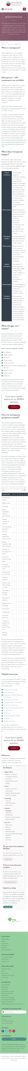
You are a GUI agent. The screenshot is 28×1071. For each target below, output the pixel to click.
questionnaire (6, 727)
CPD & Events (5, 959)
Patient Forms (5, 977)
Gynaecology (8, 798)
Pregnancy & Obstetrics (7, 993)
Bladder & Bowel (9, 772)
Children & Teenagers (10, 803)
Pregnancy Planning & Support (12, 793)
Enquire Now (8, 907)
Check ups (8, 801)
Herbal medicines (9, 721)
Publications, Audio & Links (8, 975)
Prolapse (6, 718)
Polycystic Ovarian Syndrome (12, 817)
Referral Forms (5, 961)
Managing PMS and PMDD (12, 716)
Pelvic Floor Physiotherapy (8, 997)
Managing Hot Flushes (10, 689)
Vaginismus (8, 837)
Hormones (10, 44)
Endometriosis (8, 825)
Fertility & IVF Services (10, 795)
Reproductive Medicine (7, 1001)
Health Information (6, 969)
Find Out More (8, 859)
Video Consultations (7, 949)
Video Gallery (5, 973)
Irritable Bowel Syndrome (11, 781)
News (3, 971)
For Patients (7, 768)
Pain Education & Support (8, 991)
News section (15, 448)
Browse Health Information (10, 882)
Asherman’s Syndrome (11, 788)
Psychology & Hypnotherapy (9, 999)
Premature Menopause (11, 705)
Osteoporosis (8, 813)
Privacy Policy (10, 1058)
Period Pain (8, 829)
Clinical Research (6, 985)
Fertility (7, 786)
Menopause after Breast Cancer (14, 708)
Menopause (8, 810)
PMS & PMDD (9, 815)
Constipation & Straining (11, 776)
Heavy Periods (8, 805)
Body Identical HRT (10, 819)
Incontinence (8, 710)
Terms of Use (17, 1058)
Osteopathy (4, 989)
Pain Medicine (5, 995)
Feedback (14, 1039)
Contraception (9, 791)
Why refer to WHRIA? (7, 957)
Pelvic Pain (7, 822)
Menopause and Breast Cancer (11, 108)
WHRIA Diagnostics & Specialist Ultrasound (12, 1004)
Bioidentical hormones (11, 700)
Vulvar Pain (8, 839)
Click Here (13, 407)
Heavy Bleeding (8, 692)
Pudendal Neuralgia (10, 831)
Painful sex (7, 713)
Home (3, 42)
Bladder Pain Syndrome (11, 774)
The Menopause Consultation (13, 702)
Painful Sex (8, 827)
